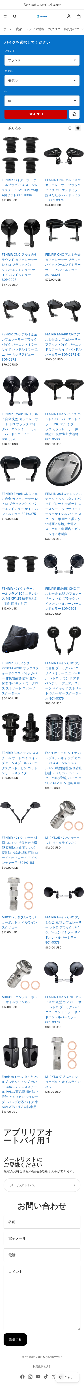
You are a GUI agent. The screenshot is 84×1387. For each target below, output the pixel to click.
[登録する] (73, 1185)
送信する (15, 1339)
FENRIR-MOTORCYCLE (47, 1357)
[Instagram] (30, 1376)
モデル (8, 71)
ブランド (9, 50)
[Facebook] (22, 1376)
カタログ (54, 29)
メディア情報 (35, 29)
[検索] (15, 16)
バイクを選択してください (27, 42)
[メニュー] (5, 16)
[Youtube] (38, 1376)
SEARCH (36, 114)
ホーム (8, 29)
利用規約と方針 (42, 1366)
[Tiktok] (46, 1376)
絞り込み (15, 128)
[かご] (79, 16)
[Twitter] (53, 1376)
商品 (19, 29)
